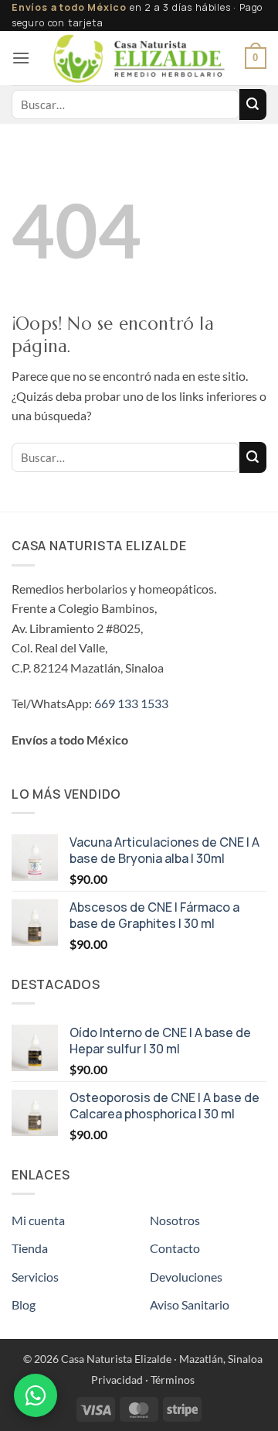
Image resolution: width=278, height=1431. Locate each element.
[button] (21, 58)
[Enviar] (252, 104)
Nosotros (175, 1220)
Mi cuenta (38, 1220)
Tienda (30, 1248)
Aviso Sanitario (189, 1304)
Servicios (35, 1276)
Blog (24, 1304)
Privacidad (117, 1379)
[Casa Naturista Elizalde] (139, 58)
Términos (173, 1379)
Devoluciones (186, 1276)
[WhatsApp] (35, 1395)
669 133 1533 (131, 703)
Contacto (175, 1248)
